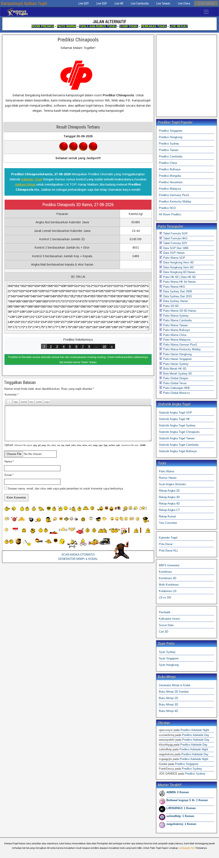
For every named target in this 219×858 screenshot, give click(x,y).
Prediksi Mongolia (170, 175)
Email (8, 475)
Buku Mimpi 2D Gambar (174, 691)
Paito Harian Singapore (177, 359)
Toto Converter (168, 522)
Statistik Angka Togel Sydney (177, 425)
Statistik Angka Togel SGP (175, 412)
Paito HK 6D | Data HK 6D (179, 277)
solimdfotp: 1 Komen (180, 816)
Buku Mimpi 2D (168, 698)
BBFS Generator (169, 565)
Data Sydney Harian (175, 301)
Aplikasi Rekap (25, 184)
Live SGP (101, 3)
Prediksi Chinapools (78, 40)
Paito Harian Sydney (175, 364)
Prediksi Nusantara (170, 182)
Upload (75, 445)
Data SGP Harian (173, 252)
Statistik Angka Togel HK (174, 419)
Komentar (12, 394)
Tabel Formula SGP (175, 233)
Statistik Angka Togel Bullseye (178, 451)
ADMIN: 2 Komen (177, 792)
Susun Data (166, 625)
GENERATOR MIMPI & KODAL (78, 558)
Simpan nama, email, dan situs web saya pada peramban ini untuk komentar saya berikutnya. (66, 488)
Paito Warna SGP (173, 257)
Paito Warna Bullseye (176, 330)
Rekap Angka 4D (169, 503)
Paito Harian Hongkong (177, 354)
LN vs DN (165, 597)
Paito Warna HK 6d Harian (179, 281)
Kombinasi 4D (167, 578)
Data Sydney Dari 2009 (177, 291)
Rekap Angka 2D (169, 490)
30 (104, 346)
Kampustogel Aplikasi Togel (24, 3)
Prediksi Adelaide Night (195, 730)
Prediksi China (168, 163)
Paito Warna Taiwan (175, 325)
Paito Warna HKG (173, 286)
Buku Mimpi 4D (168, 711)
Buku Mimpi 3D (168, 704)
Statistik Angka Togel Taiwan (177, 438)
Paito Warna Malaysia (176, 339)
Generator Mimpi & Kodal (174, 685)
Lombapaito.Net (186, 848)
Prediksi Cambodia (170, 156)
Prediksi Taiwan (168, 150)
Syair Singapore (169, 658)
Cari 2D (163, 631)
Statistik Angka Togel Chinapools (179, 432)
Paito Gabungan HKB (176, 388)
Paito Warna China (174, 335)
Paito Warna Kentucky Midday (181, 349)
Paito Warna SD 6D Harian (179, 310)
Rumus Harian (167, 477)
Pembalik (164, 612)
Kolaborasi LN (167, 591)
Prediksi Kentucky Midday (175, 201)
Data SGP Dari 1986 (175, 248)
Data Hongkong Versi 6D (178, 267)
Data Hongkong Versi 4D (178, 262)
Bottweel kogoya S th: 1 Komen (187, 800)
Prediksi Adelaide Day (195, 735)
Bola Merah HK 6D (174, 368)
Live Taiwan (163, 3)
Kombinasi (165, 571)
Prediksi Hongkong (170, 137)
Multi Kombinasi (169, 584)
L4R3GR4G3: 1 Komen (181, 808)
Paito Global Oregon (175, 378)
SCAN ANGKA (206, 3)
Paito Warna (166, 471)
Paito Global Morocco (176, 392)
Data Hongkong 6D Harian (178, 272)
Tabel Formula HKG (175, 238)
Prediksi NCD (167, 208)
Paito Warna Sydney (175, 315)
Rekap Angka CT (169, 510)
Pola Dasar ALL (168, 550)
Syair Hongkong (169, 664)
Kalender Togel (31, 179)
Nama (9, 461)
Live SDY (83, 3)
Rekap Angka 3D (169, 497)
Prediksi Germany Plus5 (174, 195)
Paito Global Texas (174, 383)
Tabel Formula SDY (174, 243)
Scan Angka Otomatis (172, 484)
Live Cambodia (140, 3)
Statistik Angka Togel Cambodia (178, 444)
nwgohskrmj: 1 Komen (181, 824)
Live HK (119, 3)
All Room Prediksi (170, 214)
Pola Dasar (166, 544)
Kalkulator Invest (169, 618)
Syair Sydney (167, 652)
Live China (184, 3)
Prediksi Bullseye (170, 169)
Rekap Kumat (167, 516)
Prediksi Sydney (169, 143)
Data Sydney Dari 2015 (177, 296)
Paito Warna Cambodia (177, 320)
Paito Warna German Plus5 (179, 344)
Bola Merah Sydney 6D (177, 373)
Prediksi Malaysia (170, 188)
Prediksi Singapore (170, 130)
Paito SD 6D (170, 306)
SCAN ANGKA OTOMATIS (78, 554)
